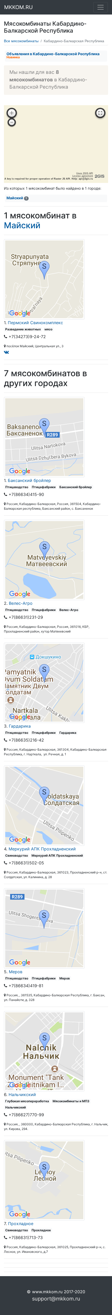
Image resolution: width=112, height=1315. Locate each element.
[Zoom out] (12, 122)
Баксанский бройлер (29, 480)
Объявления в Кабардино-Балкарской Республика (53, 55)
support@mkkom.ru (56, 1299)
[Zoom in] (12, 113)
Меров (15, 971)
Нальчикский (22, 1094)
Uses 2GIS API (84, 173)
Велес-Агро (21, 603)
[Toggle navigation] (100, 7)
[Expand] (100, 113)
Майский (17, 198)
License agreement (82, 176)
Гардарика (20, 726)
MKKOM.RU (18, 7)
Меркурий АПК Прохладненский (42, 848)
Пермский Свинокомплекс (35, 322)
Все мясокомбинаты (21, 41)
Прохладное (20, 1223)
